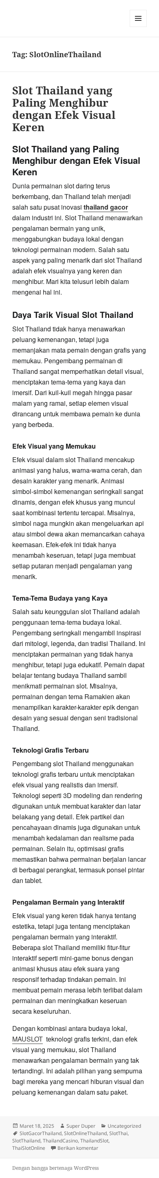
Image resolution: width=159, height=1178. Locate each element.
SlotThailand (26, 1140)
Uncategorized (124, 1125)
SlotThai (118, 1133)
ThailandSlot (94, 1140)
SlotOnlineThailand (85, 1133)
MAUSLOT (27, 1039)
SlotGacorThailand (41, 1133)
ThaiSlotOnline (28, 1147)
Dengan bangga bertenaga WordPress (55, 1168)
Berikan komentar (77, 1147)
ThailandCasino (60, 1140)
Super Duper (80, 1125)
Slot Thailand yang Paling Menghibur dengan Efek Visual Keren (63, 108)
